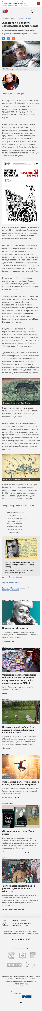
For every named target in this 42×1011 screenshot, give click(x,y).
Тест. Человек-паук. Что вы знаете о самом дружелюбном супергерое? (20, 783)
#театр (12, 641)
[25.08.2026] (21, 756)
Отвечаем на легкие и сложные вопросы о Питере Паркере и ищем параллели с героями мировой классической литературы (20, 791)
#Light (15, 909)
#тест (4, 797)
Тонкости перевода (12, 858)
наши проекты (17, 926)
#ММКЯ (4, 693)
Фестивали (5, 699)
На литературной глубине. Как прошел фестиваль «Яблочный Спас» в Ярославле (18, 730)
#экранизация (14, 797)
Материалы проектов (18, 588)
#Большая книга (7, 852)
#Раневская (6, 641)
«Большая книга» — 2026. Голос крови (18, 832)
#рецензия (33, 852)
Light (3, 858)
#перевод (5, 909)
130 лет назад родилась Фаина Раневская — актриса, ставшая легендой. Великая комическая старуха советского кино (20, 634)
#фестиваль (6, 748)
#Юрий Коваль (14, 582)
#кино (8, 797)
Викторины (6, 754)
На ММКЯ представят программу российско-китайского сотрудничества (18, 688)
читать (23, 921)
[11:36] (21, 701)
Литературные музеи (24, 18)
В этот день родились (22, 600)
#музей (5, 582)
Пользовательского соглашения (18, 5)
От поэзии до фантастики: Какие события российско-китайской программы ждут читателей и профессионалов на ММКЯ (19, 678)
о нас (26, 926)
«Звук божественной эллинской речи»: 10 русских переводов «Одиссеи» (18, 888)
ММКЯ (4, 647)
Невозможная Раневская (15, 628)
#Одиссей (20, 909)
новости (15, 921)
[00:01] (21, 602)
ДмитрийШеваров (16, 577)
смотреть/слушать (18, 923)
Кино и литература (8, 600)
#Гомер (11, 909)
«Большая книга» (7, 803)
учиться (28, 923)
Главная (5, 588)
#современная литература (21, 852)
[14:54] (21, 649)
